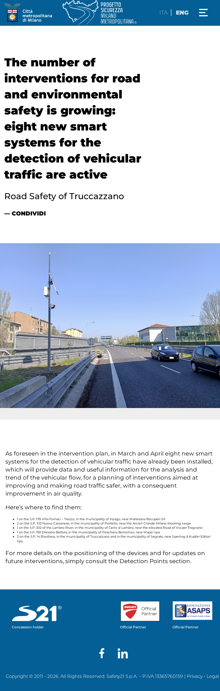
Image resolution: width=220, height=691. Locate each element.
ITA (163, 12)
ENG (182, 12)
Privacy (195, 676)
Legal (213, 676)
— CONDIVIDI (25, 213)
